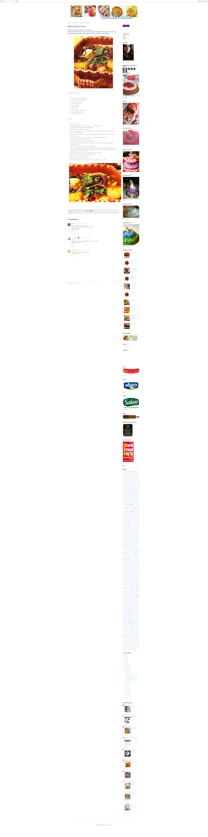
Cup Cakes (132, 540)
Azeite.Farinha (126, 487)
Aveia (130, 486)
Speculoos (125, 638)
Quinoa (136, 617)
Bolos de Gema (135, 504)
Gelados (133, 562)
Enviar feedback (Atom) (77, 283)
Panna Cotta (135, 597)
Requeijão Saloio (125, 624)
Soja (138, 635)
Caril (123, 514)
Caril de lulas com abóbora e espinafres (134, 784)
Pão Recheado (131, 601)
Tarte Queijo (132, 641)
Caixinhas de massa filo (133, 510)
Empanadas (130, 548)
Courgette (125, 530)
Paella (130, 597)
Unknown (73, 250)
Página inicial (94, 281)
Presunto (133, 609)
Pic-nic (134, 606)
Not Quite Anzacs (134, 772)
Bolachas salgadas (135, 501)
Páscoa (137, 601)
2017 (125, 655)
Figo (124, 558)
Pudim (137, 609)
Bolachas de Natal (126, 498)
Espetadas (130, 552)
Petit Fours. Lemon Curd (127, 606)
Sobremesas (134, 633)
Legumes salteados (133, 571)
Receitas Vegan (128, 620)
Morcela (124, 591)
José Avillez (136, 569)
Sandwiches (126, 630)
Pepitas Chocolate (128, 605)
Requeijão (135, 623)
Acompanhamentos (130, 472)
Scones (131, 630)
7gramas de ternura (128, 705)
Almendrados (136, 479)
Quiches (131, 617)
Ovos (134, 595)
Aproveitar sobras (127, 485)
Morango (130, 589)
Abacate (124, 471)
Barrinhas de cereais (126, 490)
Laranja (132, 570)
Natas (131, 592)
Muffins (136, 591)
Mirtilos (128, 588)
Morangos (136, 589)
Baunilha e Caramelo (128, 760)
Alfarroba (132, 475)
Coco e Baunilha (127, 803)
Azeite (138, 486)
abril (126, 690)
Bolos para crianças (132, 506)
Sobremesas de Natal (127, 634)
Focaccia (132, 558)
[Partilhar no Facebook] (90, 211)
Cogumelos (126, 525)
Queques (125, 617)
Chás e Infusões (135, 518)
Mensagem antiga (115, 281)
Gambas (124, 562)
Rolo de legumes (131, 626)
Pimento (126, 608)
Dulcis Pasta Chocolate (134, 547)
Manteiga (126, 581)
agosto (126, 672)
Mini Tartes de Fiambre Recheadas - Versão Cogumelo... (132, 679)
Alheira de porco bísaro (131, 476)
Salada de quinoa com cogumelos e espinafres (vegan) (134, 269)
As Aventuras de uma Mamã (129, 716)
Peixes (124, 605)
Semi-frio (136, 631)
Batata (131, 490)
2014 (125, 660)
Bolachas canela (134, 497)
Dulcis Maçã (126, 547)
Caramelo (136, 511)
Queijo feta (132, 614)
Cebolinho (137, 515)
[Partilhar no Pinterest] (92, 211)
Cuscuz (136, 540)
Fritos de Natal (135, 559)
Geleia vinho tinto (126, 565)
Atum (127, 486)
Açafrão (137, 471)
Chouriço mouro (131, 522)
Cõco (133, 524)
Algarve (136, 475)
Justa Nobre (124, 570)
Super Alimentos (125, 639)
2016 (125, 657)
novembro (127, 666)
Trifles (133, 645)
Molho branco (125, 589)
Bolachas (137, 496)
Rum (137, 626)
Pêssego (137, 605)
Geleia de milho (134, 563)
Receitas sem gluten (135, 619)
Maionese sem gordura (131, 580)
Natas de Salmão (136, 592)
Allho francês (130, 479)
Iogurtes (127, 569)
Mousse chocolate (130, 591)
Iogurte (131, 567)
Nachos (124, 592)
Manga (137, 580)
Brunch (136, 507)
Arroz (137, 485)
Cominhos (124, 526)
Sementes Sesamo (130, 631)
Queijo (127, 612)
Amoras (124, 483)
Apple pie (137, 483)
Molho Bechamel (134, 588)
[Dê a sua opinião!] (87, 211)
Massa (132, 583)
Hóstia (128, 567)
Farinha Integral (128, 555)
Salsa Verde (74, 223)
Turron (130, 646)
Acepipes (124, 472)
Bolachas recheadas (128, 501)
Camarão (124, 511)
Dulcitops (124, 548)
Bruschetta (124, 508)
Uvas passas (129, 648)
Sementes (124, 631)
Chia (131, 519)
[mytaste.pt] (125, 465)
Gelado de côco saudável (134, 751)
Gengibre (132, 565)
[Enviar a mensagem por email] (86, 211)
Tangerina (136, 639)
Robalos (132, 624)
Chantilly (128, 518)
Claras (137, 522)
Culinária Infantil (126, 540)
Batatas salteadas (136, 490)
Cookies (129, 529)
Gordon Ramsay (125, 566)
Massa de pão (125, 584)
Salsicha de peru (136, 628)
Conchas (131, 528)
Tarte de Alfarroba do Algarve (134, 324)
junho (126, 687)
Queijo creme (135, 613)
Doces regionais (131, 544)
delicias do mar (125, 541)
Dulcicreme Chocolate (131, 545)
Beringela (137, 494)
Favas (138, 556)
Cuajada (129, 539)
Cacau (137, 508)
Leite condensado (134, 573)
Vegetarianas (129, 649)
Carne (126, 514)
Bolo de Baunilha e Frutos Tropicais (134, 762)
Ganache (128, 562)
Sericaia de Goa (134, 740)
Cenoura (130, 517)
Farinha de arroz (130, 554)
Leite (124, 573)
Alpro (124, 480)
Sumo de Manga (135, 638)
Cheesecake (125, 519)
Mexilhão (129, 587)
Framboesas (137, 558)
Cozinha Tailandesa (132, 532)
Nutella (133, 593)
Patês (131, 603)
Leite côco (128, 573)
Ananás (128, 483)
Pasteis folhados (132, 602)
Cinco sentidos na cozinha (129, 792)
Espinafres (135, 552)
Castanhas (124, 515)
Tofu (129, 643)
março (126, 692)
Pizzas (131, 608)
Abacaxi (127, 471)
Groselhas (124, 567)
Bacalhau (124, 489)
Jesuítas (131, 569)
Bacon (129, 489)
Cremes (136, 536)
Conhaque (125, 529)
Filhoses (128, 558)
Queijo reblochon (136, 616)
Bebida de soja (128, 494)
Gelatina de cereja (127, 563)
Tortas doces (129, 645)
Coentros (137, 524)
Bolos (128, 504)
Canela (129, 511)
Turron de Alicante (136, 646)
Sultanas (129, 638)
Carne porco (130, 514)
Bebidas (133, 494)
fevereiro (127, 694)
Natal (127, 592)
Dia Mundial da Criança (132, 541)
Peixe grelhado (135, 603)
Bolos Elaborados (125, 506)
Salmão (136, 627)
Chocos (138, 521)
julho (126, 685)
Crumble (124, 539)
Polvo (73, 212)
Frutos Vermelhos (134, 561)
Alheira (124, 476)
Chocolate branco (132, 521)
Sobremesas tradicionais (131, 635)
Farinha (124, 554)
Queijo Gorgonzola (129, 616)
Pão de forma (133, 599)
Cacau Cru (125, 510)
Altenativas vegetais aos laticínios (132, 480)
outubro (127, 668)
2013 (125, 662)
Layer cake (137, 570)
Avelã (134, 486)
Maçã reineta (131, 578)
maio (126, 689)
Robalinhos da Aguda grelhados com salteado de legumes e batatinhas (135, 317)
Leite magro (125, 574)
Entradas (124, 550)
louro (128, 577)
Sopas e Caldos (132, 637)
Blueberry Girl (127, 771)
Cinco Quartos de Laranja (129, 781)
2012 (125, 697)
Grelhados (131, 566)
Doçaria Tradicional (135, 543)
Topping (124, 645)
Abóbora (132, 471)
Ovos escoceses (125, 597)
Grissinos (136, 566)
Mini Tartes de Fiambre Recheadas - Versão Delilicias (132, 676)
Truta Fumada (125, 646)
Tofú (132, 643)
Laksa (128, 570)
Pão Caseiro (132, 598)
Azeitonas (132, 487)
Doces (125, 544)
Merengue (125, 587)
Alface (128, 475)
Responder (73, 233)
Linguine (124, 577)
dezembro (127, 664)
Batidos (125, 491)
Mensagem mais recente (72, 281)
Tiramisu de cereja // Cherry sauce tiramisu (134, 806)
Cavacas (129, 515)
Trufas (137, 645)
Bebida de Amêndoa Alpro (128, 493)
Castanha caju (136, 514)
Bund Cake (129, 508)
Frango (125, 559)
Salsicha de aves (128, 628)
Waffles (135, 649)
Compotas (127, 528)
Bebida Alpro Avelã (136, 491)
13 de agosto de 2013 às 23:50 (82, 223)
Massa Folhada (136, 584)
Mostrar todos (137, 813)
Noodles (125, 593)
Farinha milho (135, 555)
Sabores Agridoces (125, 627)
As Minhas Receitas (128, 726)
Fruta (128, 561)
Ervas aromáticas (129, 551)
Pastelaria (127, 603)
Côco (130, 524)
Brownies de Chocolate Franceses (134, 293)
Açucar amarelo (126, 474)
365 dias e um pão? (134, 717)
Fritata (131, 559)
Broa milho (127, 507)
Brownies (132, 507)
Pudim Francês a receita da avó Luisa (134, 253)
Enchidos (135, 548)
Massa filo (130, 584)
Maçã (125, 578)
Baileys (137, 489)
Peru (133, 605)
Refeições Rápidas (127, 623)
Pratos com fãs (77, 212)
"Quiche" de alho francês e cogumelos (134, 795)
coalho (124, 524)
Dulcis (138, 545)
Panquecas (124, 598)
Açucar (136, 472)
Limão (136, 576)
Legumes (125, 571)
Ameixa (129, 482)
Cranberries (133, 533)
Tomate (136, 643)
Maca (138, 577)
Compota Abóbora (130, 526)
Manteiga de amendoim (134, 581)
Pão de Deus (126, 599)
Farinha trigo (133, 556)
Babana (137, 487)
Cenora (125, 517)
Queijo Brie (133, 612)
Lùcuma (131, 577)
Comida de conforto (134, 525)
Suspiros (131, 639)
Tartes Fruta (132, 642)
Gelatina (137, 562)
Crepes (124, 537)
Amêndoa (134, 482)
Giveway (136, 565)
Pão (127, 598)
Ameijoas (124, 482)
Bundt (133, 508)
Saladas (131, 627)
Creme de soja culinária (134, 534)
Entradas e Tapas (132, 550)
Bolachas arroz (126, 497)
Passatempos (125, 602)
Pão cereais (137, 598)
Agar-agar (124, 475)
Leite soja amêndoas (131, 574)
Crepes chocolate (135, 537)
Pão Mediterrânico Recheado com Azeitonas (134, 277)
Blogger (110, 825)
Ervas (123, 551)
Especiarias (125, 552)
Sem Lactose (136, 630)
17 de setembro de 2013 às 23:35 (85, 237)
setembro (127, 670)
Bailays (133, 489)
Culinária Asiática (135, 539)
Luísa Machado (74, 237)
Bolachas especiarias (132, 500)
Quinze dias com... (126, 619)
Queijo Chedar (129, 613)
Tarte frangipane (125, 641)
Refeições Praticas (134, 621)
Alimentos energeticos (130, 478)
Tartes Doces (125, 642)
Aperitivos (132, 483)
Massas (133, 585)
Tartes (136, 641)
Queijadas (125, 610)
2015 (125, 658)
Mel (136, 585)
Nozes (129, 593)
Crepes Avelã (128, 537)
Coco (127, 524)
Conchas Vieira (136, 528)
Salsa (124, 628)
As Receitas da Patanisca (129, 749)
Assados (124, 486)
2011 (125, 699)
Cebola (132, 515)
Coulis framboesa (135, 529)
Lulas (135, 577)
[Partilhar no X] (89, 211)
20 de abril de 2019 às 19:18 (81, 250)
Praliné (137, 608)
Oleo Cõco (129, 595)
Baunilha (129, 491)
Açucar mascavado (134, 474)
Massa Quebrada (127, 585)
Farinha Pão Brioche (126, 556)
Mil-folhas (134, 587)
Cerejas (135, 517)
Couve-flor (130, 530)
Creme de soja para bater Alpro (128, 536)
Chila (136, 519)
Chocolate (125, 521)
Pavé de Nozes (133, 284)
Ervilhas (136, 551)
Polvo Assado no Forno (129, 673)
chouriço (125, 522)
